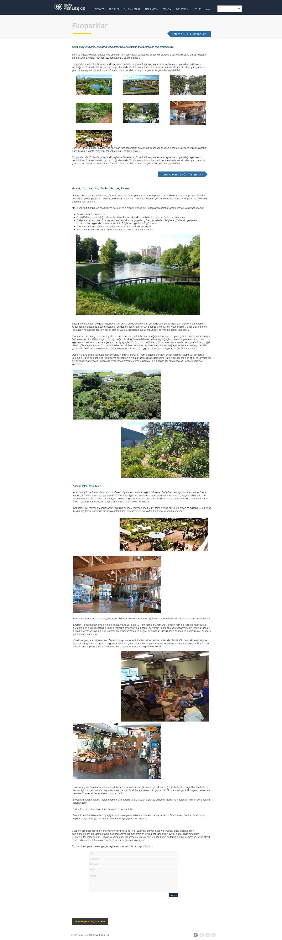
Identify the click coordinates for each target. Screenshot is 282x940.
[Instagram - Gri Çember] (196, 935)
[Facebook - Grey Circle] (201, 935)
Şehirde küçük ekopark (84, 54)
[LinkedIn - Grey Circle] (207, 935)
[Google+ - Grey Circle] (213, 935)
